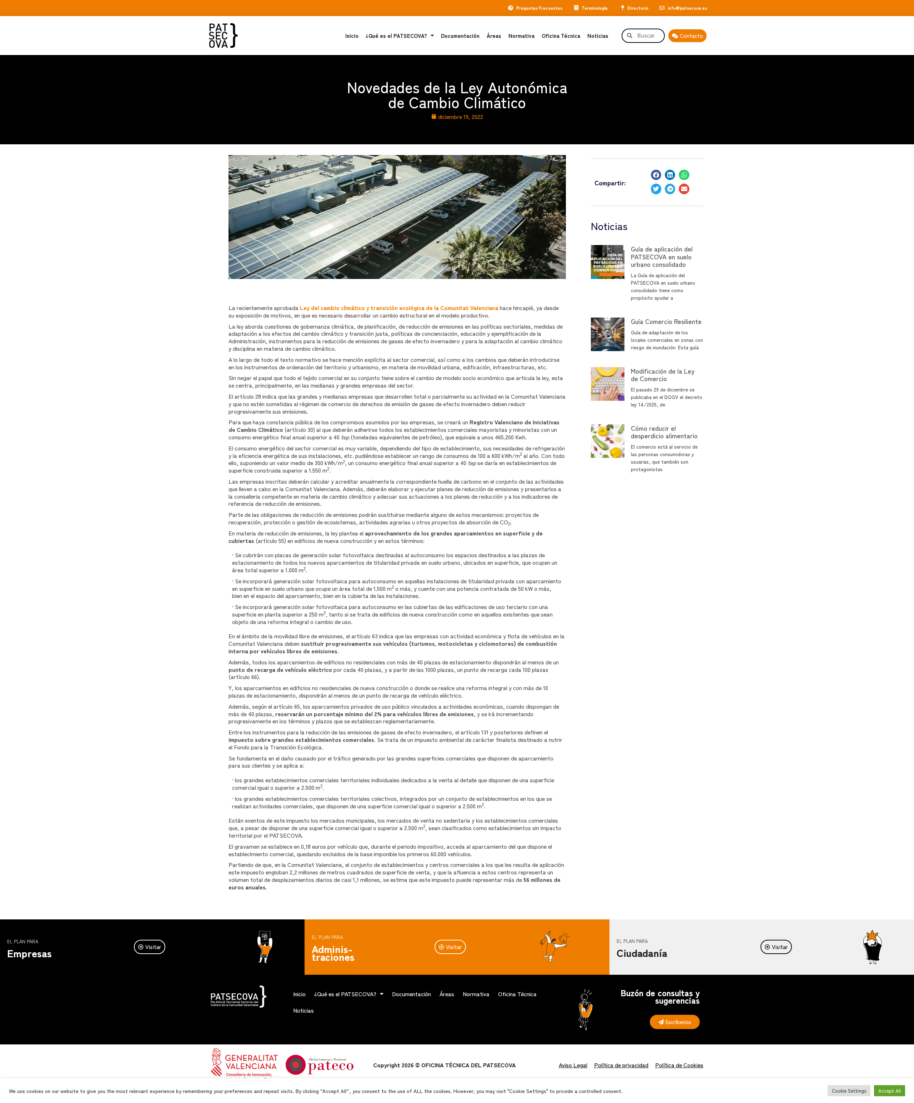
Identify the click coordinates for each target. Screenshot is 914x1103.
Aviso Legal (573, 1064)
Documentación (460, 35)
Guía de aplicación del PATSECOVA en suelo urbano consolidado (662, 256)
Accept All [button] (889, 1090)
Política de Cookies (679, 1064)
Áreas (494, 35)
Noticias (597, 35)
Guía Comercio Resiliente (666, 321)
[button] (656, 175)
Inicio (351, 35)
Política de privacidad (621, 1064)
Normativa (521, 35)
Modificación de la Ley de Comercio (662, 374)
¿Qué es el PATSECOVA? (396, 35)
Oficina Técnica (561, 35)
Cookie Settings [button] (849, 1090)
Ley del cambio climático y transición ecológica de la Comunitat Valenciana (399, 307)
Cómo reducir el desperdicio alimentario (664, 431)
